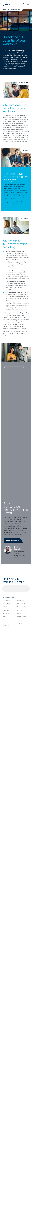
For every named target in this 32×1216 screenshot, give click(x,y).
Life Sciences (21, 603)
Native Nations (21, 613)
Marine (19, 610)
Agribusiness (6, 600)
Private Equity (21, 617)
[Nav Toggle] (28, 4)
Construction (6, 603)
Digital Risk (6, 610)
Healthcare (6, 625)
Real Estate (20, 620)
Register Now (11, 540)
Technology (20, 623)
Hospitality (20, 600)
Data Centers (6, 607)
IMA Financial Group (6, 4)
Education (6, 613)
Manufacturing (21, 607)
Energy (5, 617)
